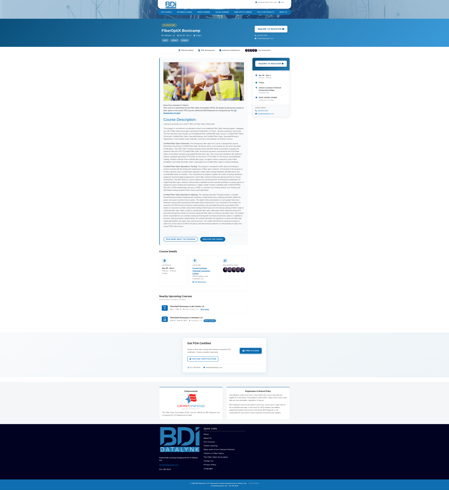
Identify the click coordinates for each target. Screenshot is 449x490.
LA (174, 35)
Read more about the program (180, 239)
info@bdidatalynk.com (265, 38)
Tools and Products (265, 12)
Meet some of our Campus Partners (219, 449)
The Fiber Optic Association (216, 457)
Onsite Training (203, 12)
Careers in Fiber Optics (214, 453)
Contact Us (209, 461)
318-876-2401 (262, 35)
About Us (283, 12)
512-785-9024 (195, 367)
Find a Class (252, 351)
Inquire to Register (270, 29)
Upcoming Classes (184, 12)
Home (206, 434)
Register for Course (213, 239)
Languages (208, 469)
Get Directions (200, 282)
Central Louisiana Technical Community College (201, 271)
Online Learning (222, 12)
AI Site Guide (254, 483)
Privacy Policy (210, 465)
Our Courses (166, 12)
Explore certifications (204, 359)
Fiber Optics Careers (243, 12)
